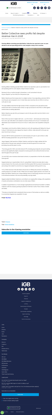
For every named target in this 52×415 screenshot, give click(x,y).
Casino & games (26, 293)
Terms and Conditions (20, 411)
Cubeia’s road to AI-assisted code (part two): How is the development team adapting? (20, 386)
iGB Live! (3, 356)
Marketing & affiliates (26, 306)
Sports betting (26, 314)
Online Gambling (9, 224)
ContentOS (25, 13)
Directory (35, 13)
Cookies (12, 411)
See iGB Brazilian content (14, 7)
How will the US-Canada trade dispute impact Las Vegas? (14, 380)
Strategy (26, 316)
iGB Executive (5, 363)
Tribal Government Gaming (8, 374)
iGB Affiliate (4, 359)
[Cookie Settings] (2, 412)
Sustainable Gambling (26, 311)
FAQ (2, 346)
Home (6, 13)
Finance (8, 27)
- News (7, 384)
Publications (30, 15)
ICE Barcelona (5, 365)
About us (4, 342)
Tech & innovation (26, 319)
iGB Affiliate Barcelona (6, 361)
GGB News (4, 367)
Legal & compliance (26, 301)
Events (3, 331)
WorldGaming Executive (18, 15)
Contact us (4, 344)
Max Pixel (8, 197)
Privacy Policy (5, 411)
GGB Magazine (5, 369)
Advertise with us (5, 348)
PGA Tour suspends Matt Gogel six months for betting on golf (15, 383)
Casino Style (4, 372)
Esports (26, 296)
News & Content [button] (14, 13)
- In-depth (9, 387)
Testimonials (4, 350)
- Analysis (8, 381)
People (26, 308)
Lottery (26, 303)
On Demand (42, 13)
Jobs (38, 15)
